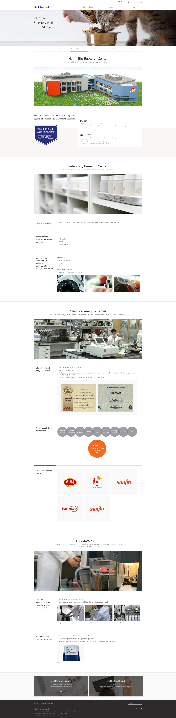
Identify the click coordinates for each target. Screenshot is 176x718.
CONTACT (119, 2)
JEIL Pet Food (88, 7)
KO (125, 2)
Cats (133, 7)
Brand (115, 49)
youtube (141, 708)
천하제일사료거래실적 (47, 703)
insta (137, 708)
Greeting (42, 49)
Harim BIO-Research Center (79, 49)
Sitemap (36, 703)
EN (128, 2)
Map (133, 49)
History (61, 49)
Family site (131, 703)
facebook (139, 708)
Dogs (111, 7)
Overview (97, 49)
